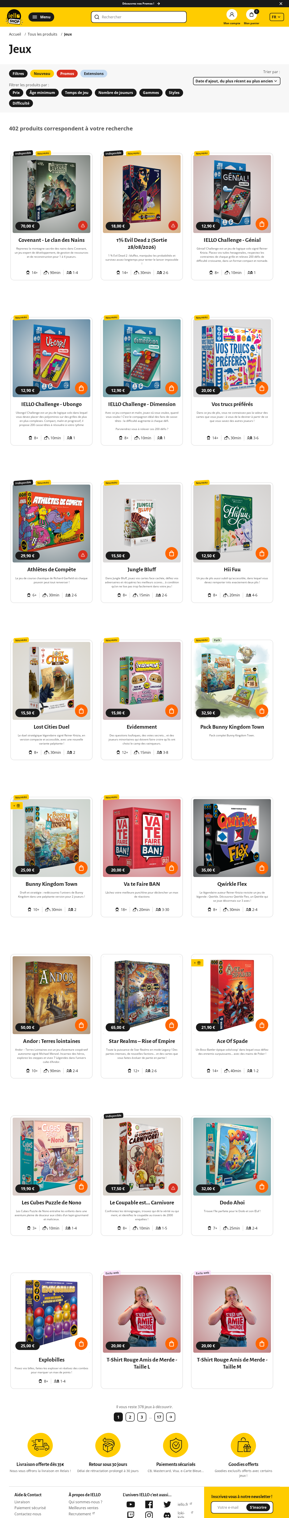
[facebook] (149, 1504)
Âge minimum (42, 92)
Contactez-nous (27, 1513)
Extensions (94, 73)
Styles (174, 92)
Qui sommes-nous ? (85, 1501)
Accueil (15, 34)
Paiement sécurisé (30, 1507)
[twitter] (167, 1504)
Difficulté (21, 103)
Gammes (151, 92)
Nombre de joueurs (115, 92)
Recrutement (80, 1514)
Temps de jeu (77, 92)
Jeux (68, 34)
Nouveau (42, 73)
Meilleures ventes (83, 1507)
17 (159, 1417)
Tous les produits (42, 34)
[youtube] (130, 1504)
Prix (16, 92)
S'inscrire (258, 1507)
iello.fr (183, 1504)
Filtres (18, 73)
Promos (67, 73)
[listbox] (277, 17)
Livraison (22, 1501)
